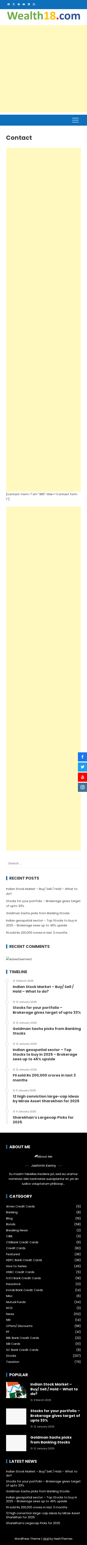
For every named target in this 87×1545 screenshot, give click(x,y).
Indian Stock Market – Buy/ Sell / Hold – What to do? (43, 989)
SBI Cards (13, 1344)
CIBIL (9, 1236)
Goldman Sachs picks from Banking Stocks (38, 913)
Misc (9, 1296)
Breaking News (17, 1230)
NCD (9, 1308)
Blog (9, 1218)
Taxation (12, 1362)
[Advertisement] (43, 68)
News (10, 1314)
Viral (46, 1539)
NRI (8, 1320)
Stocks (11, 1356)
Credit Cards (15, 1248)
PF (7, 1332)
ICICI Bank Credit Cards (23, 1278)
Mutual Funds (16, 1302)
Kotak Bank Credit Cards (24, 1290)
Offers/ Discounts (19, 1326)
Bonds (10, 1224)
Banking (12, 1212)
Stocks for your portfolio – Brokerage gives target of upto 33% (47, 1010)
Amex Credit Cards (20, 1206)
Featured (13, 1254)
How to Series (16, 1266)
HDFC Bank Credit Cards (24, 1260)
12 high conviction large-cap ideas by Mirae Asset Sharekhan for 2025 (46, 1098)
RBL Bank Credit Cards (22, 1338)
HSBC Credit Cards (20, 1272)
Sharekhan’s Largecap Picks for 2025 (43, 1120)
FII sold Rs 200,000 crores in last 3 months (36, 932)
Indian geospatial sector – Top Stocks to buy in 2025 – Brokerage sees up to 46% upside (45, 1054)
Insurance (13, 1284)
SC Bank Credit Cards (22, 1350)
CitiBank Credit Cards (22, 1242)
